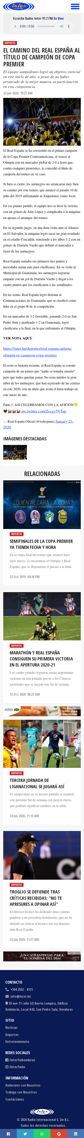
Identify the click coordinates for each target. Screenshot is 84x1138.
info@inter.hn (21, 996)
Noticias (11, 1027)
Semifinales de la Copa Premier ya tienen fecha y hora (41, 544)
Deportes (10, 43)
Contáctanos (14, 1099)
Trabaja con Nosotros (21, 1092)
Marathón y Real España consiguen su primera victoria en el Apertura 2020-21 (41, 658)
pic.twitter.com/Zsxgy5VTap (43, 411)
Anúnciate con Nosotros (22, 1085)
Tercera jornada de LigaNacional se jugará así (37, 783)
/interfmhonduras (22, 1060)
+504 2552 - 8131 (21, 989)
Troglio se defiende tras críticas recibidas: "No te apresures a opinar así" (36, 898)
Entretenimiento (17, 1041)
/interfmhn (17, 1066)
